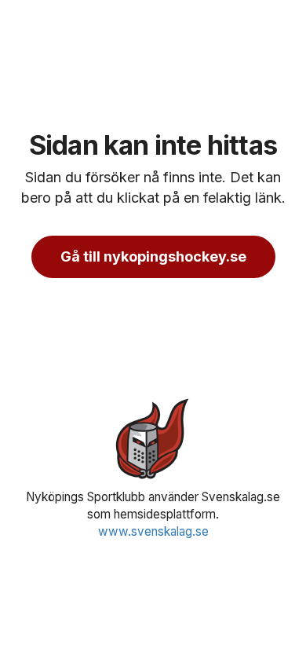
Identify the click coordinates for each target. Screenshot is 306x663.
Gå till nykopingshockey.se (153, 256)
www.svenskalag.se (153, 531)
